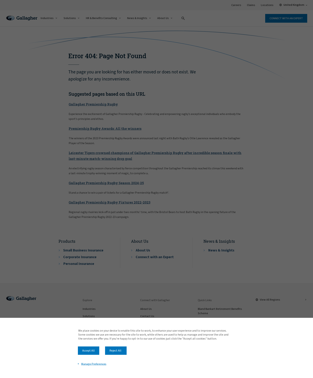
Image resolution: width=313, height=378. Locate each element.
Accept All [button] (88, 351)
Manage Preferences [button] (93, 364)
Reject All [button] (115, 351)
